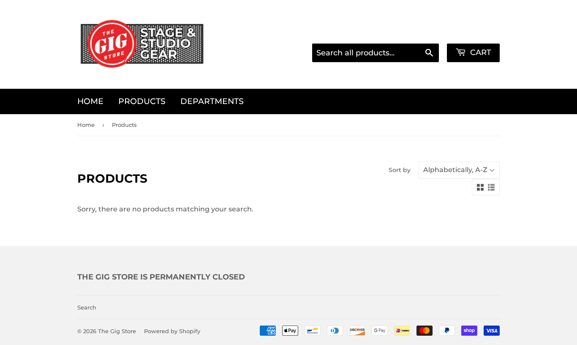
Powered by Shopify (172, 331)
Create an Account (470, 32)
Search (86, 307)
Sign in (416, 32)
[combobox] (375, 53)
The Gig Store (117, 331)
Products (142, 101)
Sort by (400, 170)
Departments (212, 101)
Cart (479, 52)
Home (90, 101)
